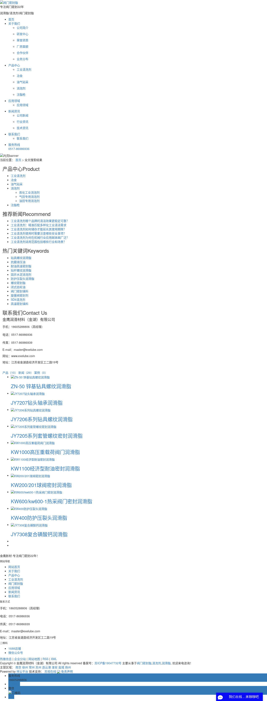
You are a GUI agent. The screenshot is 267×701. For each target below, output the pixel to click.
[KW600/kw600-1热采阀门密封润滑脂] (36, 492)
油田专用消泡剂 (29, 201)
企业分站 (20, 659)
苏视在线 (50, 671)
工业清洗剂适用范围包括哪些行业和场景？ (38, 242)
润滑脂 (166, 663)
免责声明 (67, 671)
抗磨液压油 (18, 262)
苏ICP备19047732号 (107, 663)
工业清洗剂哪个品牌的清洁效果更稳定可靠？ (40, 221)
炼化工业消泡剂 (29, 192)
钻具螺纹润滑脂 (21, 258)
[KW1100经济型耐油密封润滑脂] (33, 459)
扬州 (68, 667)
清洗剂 (156, 663)
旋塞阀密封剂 (19, 295)
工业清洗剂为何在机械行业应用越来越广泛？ (40, 237)
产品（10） (10, 372)
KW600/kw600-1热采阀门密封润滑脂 (51, 501)
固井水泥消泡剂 (21, 274)
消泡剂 (15, 188)
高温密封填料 (19, 304)
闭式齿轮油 (18, 287)
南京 (18, 667)
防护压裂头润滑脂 (22, 278)
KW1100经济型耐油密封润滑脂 (45, 468)
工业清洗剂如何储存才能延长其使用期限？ (38, 229)
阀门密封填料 (19, 291)
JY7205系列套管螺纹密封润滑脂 (47, 435)
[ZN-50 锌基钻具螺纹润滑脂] (30, 377)
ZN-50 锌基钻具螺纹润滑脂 (41, 386)
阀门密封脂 (144, 663)
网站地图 (34, 659)
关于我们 (14, 23)
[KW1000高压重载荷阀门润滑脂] (33, 442)
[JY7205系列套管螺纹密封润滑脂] (33, 426)
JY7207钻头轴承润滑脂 (37, 402)
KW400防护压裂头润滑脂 (39, 517)
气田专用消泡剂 (29, 196)
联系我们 (14, 134)
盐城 (61, 667)
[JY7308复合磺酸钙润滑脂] (29, 524)
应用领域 (14, 101)
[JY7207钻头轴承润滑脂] (28, 393)
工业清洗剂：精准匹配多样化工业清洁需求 (38, 225)
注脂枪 (15, 205)
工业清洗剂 (18, 176)
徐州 (25, 667)
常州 (32, 667)
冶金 (14, 180)
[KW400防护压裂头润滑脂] (29, 508)
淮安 (55, 667)
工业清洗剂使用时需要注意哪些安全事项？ (38, 233)
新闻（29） (25, 372)
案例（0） (41, 372)
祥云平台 (22, 671)
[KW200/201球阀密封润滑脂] (30, 475)
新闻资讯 (14, 111)
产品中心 (14, 65)
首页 (11, 19)
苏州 (38, 667)
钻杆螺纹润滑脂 (21, 270)
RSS (45, 659)
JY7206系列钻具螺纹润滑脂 (42, 419)
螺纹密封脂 (18, 283)
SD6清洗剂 (18, 299)
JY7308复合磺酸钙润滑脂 (39, 534)
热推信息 (6, 659)
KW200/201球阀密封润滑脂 (41, 484)
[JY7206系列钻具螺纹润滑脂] (30, 409)
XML (54, 659)
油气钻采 (17, 184)
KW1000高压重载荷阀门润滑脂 (45, 451)
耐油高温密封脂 (21, 266)
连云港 (46, 667)
